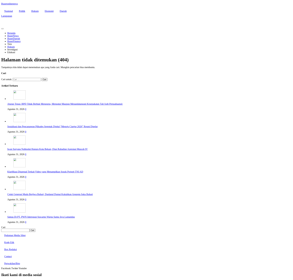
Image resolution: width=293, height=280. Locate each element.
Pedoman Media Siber (15, 235)
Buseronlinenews (9, 3)
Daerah (63, 11)
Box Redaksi (10, 249)
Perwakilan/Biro (12, 263)
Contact (8, 256)
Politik (22, 11)
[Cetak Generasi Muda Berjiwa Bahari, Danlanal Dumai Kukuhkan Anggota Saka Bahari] (19, 189)
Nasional (8, 11)
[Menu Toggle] (2, 28)
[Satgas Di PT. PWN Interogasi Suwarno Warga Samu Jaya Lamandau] (19, 211)
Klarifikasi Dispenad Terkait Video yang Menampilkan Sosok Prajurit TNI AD (45, 171)
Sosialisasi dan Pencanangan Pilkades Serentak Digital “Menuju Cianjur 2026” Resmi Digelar (52, 126)
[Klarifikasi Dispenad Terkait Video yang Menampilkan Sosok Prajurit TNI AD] (19, 166)
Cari (3, 227)
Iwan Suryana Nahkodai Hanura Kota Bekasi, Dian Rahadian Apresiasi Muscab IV (47, 149)
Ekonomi (49, 11)
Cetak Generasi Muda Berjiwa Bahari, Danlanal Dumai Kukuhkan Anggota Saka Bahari (50, 194)
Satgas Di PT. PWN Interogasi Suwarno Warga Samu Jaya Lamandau (41, 217)
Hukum (35, 11)
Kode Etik (9, 242)
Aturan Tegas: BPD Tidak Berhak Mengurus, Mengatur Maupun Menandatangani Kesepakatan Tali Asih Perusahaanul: (65, 104)
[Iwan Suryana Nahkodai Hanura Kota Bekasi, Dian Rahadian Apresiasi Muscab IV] (19, 144)
